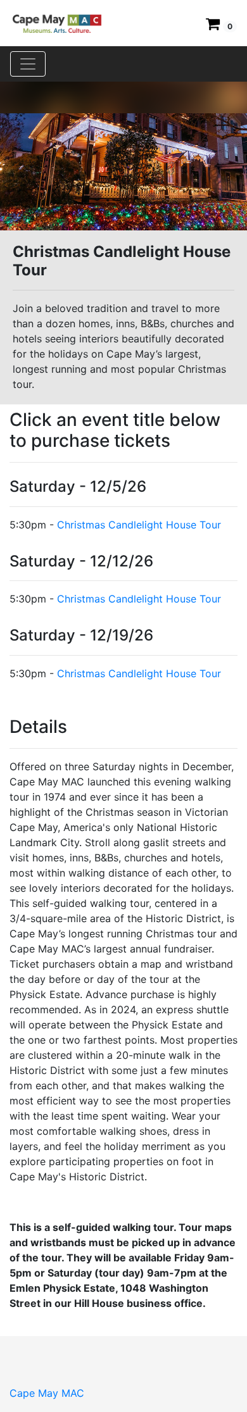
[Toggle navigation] (28, 64)
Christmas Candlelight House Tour (139, 524)
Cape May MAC (47, 1393)
